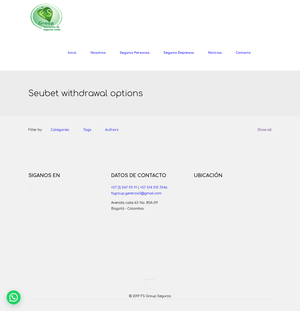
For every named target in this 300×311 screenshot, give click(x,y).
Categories (60, 130)
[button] (14, 297)
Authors (112, 130)
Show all (265, 130)
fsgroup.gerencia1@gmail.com (136, 193)
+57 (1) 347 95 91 (124, 187)
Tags (87, 130)
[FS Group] (46, 17)
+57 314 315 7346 (153, 187)
